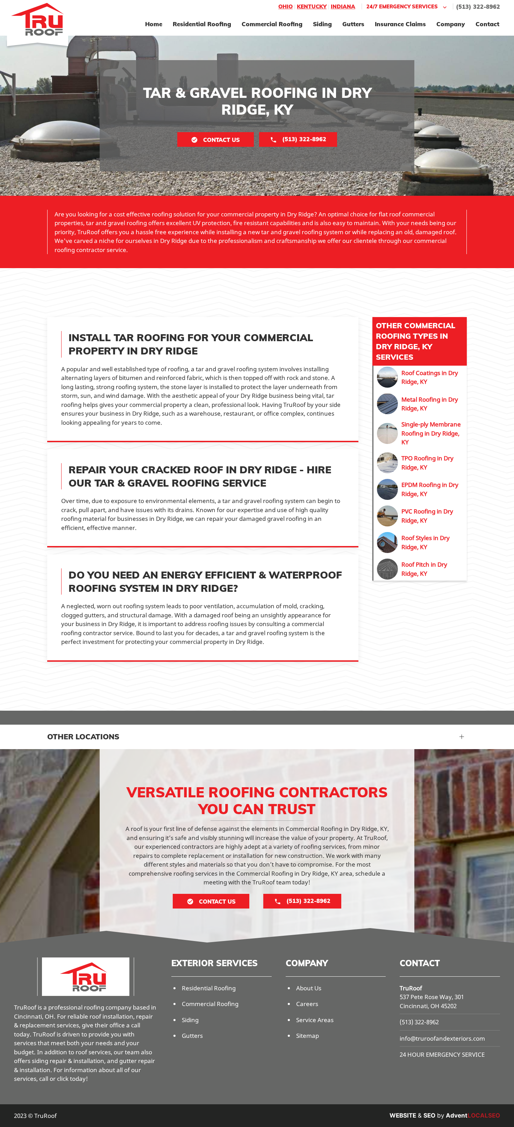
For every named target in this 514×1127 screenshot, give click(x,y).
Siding (322, 24)
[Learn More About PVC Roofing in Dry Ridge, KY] (420, 515)
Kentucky (312, 6)
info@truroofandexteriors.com (442, 1038)
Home (153, 24)
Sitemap (307, 1036)
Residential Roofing (202, 24)
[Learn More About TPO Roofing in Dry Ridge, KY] (420, 462)
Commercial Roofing (272, 24)
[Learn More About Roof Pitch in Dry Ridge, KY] (420, 569)
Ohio (285, 6)
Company (450, 24)
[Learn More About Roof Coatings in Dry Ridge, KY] (420, 377)
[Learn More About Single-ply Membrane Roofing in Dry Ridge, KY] (420, 433)
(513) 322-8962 (478, 6)
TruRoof (411, 988)
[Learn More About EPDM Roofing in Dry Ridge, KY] (420, 489)
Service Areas (315, 1020)
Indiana (343, 6)
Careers (307, 1004)
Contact (487, 24)
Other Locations (83, 736)
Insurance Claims (400, 24)
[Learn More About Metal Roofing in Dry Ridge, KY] (420, 403)
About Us (308, 988)
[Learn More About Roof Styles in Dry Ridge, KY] (420, 542)
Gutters (353, 24)
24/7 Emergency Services (402, 6)
